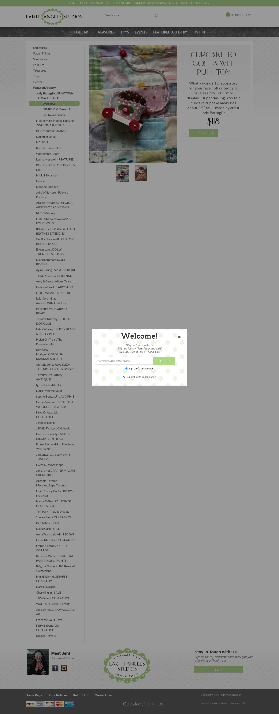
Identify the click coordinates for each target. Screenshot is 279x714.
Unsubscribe (147, 368)
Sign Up (132, 368)
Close (179, 337)
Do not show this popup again (141, 377)
